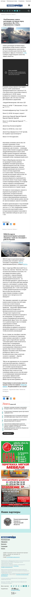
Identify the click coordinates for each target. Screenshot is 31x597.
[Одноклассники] (14, 224)
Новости (8, 14)
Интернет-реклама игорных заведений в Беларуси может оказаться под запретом (15, 408)
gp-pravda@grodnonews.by (13, 557)
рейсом (20, 262)
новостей (9, 404)
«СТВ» (25, 53)
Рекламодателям (12, 1)
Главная (3, 14)
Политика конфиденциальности (10, 566)
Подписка (21, 1)
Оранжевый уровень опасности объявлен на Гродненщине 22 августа (16, 428)
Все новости (7, 433)
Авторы (3, 1)
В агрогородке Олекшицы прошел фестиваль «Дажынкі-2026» (16, 412)
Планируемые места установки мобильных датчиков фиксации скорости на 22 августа (16, 416)
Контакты (3, 544)
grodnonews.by (4, 574)
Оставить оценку (15, 590)
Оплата (3, 548)
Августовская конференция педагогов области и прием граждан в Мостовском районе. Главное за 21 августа (15, 425)
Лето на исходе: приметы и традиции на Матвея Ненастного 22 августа (15, 420)
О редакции (4, 546)
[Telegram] (10, 224)
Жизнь (13, 14)
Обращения (4, 541)
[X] (7, 224)
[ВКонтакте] (4, 224)
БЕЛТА (25, 264)
